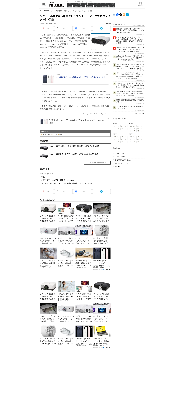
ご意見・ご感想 (120, 153)
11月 (134, 126)
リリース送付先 (120, 156)
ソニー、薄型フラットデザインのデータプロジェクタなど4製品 (73, 154)
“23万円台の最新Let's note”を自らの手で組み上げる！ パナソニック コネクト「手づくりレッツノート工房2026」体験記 (130, 66)
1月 (126, 128)
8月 (114, 126)
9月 (142, 126)
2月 (122, 128)
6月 (122, 126)
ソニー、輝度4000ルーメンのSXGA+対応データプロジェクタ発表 (74, 146)
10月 (138, 126)
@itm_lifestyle (120, 14)
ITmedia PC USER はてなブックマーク (127, 14)
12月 (131, 126)
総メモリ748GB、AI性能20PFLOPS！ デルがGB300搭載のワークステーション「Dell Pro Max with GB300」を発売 (130, 49)
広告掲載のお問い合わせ (123, 160)
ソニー (55, 134)
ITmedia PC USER (45, 11)
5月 (126, 126)
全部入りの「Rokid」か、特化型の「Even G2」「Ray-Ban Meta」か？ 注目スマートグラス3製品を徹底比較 (130, 58)
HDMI (61, 134)
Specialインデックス (121, 163)
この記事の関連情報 (96, 162)
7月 (118, 126)
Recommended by (97, 269)
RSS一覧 (118, 166)
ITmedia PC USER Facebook (117, 14)
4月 (114, 128)
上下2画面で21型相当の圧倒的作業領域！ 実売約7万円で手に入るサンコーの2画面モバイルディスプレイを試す (130, 93)
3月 (118, 128)
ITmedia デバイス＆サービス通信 (114, 14)
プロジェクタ (46, 134)
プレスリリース (47, 174)
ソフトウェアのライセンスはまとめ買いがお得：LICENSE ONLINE (67, 183)
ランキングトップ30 (138, 113)
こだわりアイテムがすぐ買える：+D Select (57, 180)
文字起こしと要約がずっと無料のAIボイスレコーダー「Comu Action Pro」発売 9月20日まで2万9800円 (130, 30)
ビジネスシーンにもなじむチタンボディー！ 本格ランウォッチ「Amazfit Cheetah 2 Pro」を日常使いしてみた (130, 85)
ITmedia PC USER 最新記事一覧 (124, 14)
